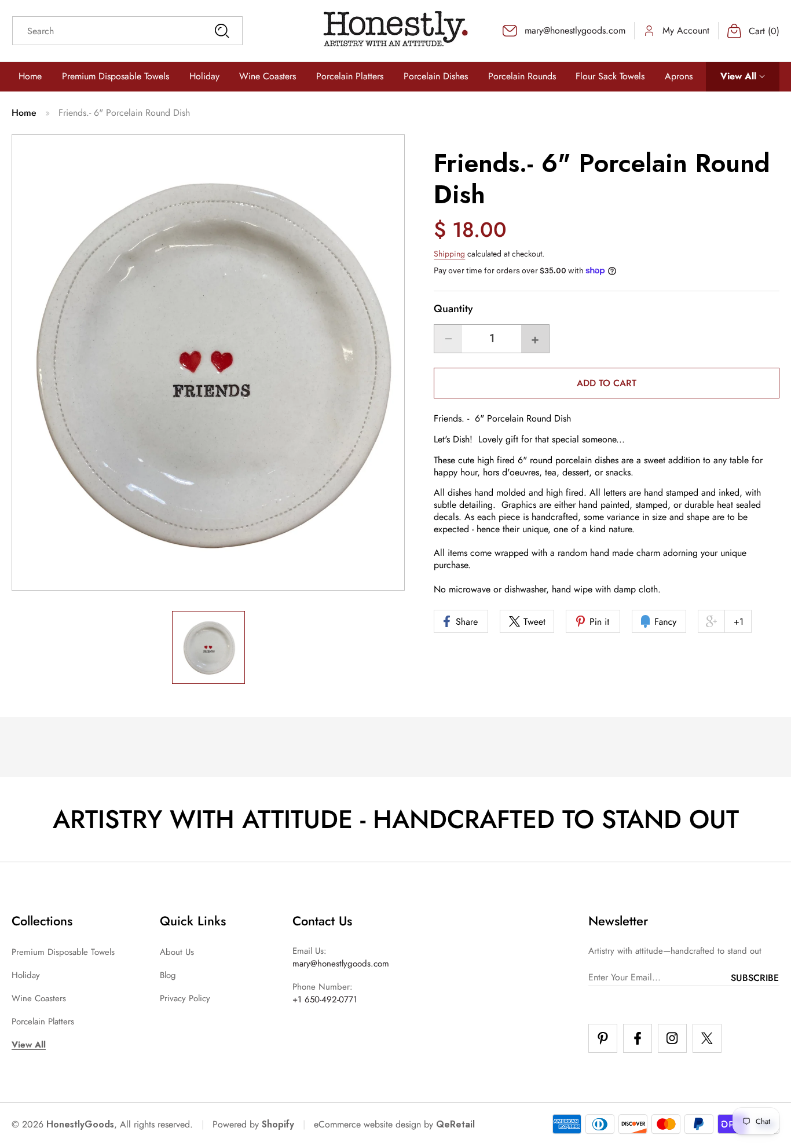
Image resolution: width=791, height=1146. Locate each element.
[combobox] (127, 30)
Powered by (253, 1124)
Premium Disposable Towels (63, 952)
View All (29, 1044)
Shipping (449, 253)
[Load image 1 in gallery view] (208, 647)
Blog (168, 975)
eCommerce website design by (373, 1124)
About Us (177, 952)
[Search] (222, 30)
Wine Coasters (39, 998)
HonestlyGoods (80, 1124)
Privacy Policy (185, 998)
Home (24, 112)
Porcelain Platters (43, 1021)
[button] (742, 76)
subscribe (755, 977)
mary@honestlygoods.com (340, 963)
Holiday (26, 975)
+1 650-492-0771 (324, 999)
